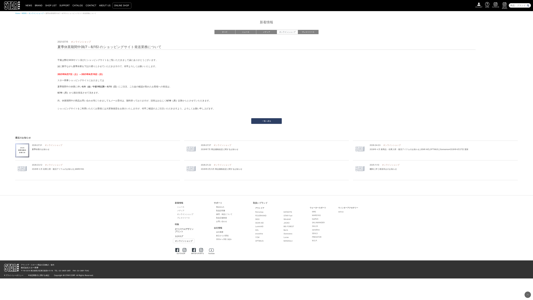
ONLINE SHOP (121, 5)
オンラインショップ (36, 13)
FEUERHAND (260, 215)
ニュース (245, 32)
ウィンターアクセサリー (348, 208)
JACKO (287, 223)
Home (17, 13)
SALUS (315, 226)
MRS (314, 212)
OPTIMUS (259, 241)
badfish (315, 219)
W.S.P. (314, 240)
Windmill (287, 219)
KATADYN (288, 212)
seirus (341, 212)
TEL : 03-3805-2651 (63, 271)
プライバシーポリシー (14, 275)
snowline (259, 233)
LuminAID (259, 226)
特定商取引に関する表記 (39, 275)
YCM (257, 237)
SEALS (315, 233)
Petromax (259, 212)
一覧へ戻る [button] (266, 121)
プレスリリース (308, 32)
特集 (177, 224)
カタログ (179, 236)
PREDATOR (316, 237)
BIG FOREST (289, 226)
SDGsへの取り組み (224, 239)
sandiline (316, 230)
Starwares (288, 233)
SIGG (257, 219)
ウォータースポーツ (318, 208)
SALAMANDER (318, 222)
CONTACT (91, 5)
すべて (224, 32)
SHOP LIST (51, 5)
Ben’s (286, 230)
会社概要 (219, 232)
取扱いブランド (260, 203)
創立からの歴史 (222, 235)
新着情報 (179, 203)
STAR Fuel (288, 215)
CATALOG (77, 5)
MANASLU (288, 241)
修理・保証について (224, 214)
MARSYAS (316, 215)
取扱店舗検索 (221, 218)
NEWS (29, 5)
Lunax (286, 237)
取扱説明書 (220, 210)
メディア (266, 32)
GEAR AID (259, 223)
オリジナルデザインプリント (184, 230)
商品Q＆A (220, 207)
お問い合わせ (221, 221)
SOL (257, 230)
